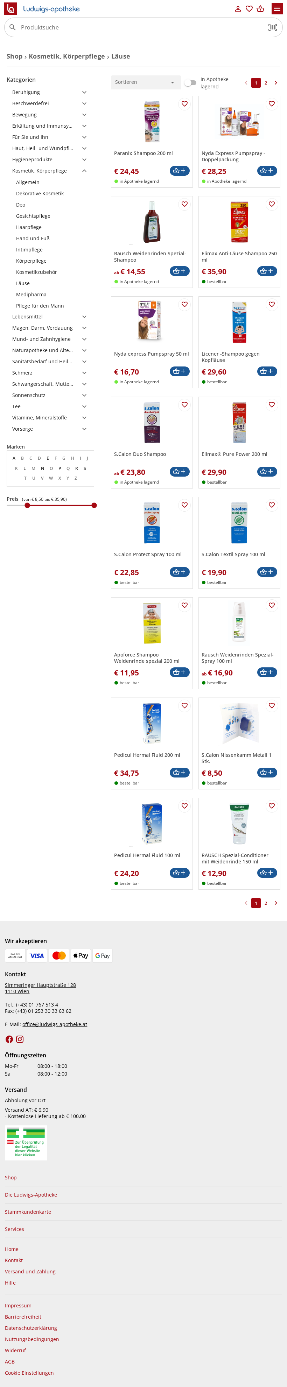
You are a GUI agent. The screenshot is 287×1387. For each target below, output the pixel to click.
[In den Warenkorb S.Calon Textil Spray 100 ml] (267, 572)
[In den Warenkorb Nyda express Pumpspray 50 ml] (180, 371)
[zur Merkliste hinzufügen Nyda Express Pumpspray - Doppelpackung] (272, 104)
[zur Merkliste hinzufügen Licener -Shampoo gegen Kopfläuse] (272, 304)
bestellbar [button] (217, 281)
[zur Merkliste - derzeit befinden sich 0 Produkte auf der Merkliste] (249, 8)
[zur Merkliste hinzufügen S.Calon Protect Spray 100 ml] (184, 505)
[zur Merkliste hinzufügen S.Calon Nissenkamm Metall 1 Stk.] (272, 706)
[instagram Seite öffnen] (19, 1039)
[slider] (50, 505)
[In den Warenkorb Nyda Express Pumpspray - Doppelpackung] (267, 171)
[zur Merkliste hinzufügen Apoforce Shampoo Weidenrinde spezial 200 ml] (184, 605)
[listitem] (50, 182)
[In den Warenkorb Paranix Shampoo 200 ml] (180, 171)
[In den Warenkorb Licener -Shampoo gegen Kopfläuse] (267, 371)
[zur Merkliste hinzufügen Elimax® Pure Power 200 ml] (272, 405)
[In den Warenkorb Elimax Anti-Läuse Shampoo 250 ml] (267, 271)
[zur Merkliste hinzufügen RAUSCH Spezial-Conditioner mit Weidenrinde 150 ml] (272, 806)
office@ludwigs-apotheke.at (54, 1024)
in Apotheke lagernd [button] (139, 181)
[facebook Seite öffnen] (9, 1039)
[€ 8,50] (27, 505)
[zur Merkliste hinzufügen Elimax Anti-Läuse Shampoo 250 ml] (272, 204)
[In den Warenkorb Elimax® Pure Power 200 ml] (267, 472)
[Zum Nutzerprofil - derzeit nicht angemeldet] (238, 8)
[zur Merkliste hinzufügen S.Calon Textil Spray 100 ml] (272, 505)
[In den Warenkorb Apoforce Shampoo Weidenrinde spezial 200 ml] (180, 672)
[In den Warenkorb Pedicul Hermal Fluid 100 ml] (180, 873)
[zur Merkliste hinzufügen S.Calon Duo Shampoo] (184, 405)
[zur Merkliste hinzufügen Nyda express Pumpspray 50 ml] (184, 304)
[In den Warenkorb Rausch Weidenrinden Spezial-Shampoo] (180, 271)
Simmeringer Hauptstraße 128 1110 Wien (40, 988)
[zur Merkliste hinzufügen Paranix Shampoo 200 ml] (184, 104)
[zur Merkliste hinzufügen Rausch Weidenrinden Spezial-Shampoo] (184, 204)
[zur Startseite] (118, 8)
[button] (273, 27)
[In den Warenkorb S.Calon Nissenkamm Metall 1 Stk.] (267, 773)
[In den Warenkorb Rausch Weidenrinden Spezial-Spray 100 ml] (267, 672)
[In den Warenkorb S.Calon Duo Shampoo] (180, 472)
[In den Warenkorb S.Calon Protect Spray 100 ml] (180, 572)
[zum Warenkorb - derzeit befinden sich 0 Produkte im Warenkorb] (260, 8)
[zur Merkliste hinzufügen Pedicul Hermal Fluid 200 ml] (184, 706)
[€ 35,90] (94, 505)
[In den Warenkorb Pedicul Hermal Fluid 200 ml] (180, 773)
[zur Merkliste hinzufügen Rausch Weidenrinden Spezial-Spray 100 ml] (272, 605)
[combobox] (141, 30)
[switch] (206, 82)
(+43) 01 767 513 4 (37, 1004)
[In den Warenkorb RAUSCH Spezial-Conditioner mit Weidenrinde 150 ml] (267, 873)
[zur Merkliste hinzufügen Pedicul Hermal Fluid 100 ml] (184, 806)
